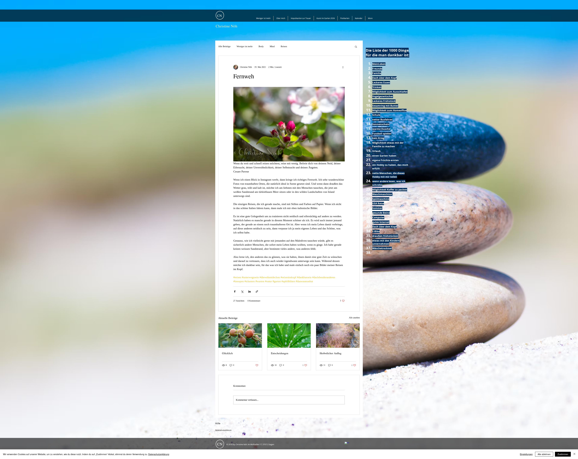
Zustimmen (563, 454)
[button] (355, 46)
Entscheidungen (279, 353)
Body (261, 46)
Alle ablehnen (544, 454)
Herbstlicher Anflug (330, 353)
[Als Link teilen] (256, 291)
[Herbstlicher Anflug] (338, 335)
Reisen (284, 46)
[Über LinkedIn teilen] (249, 291)
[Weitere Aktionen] (343, 67)
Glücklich (227, 353)
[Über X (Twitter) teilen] (242, 291)
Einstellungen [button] (526, 454)
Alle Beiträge (224, 46)
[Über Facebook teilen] (234, 291)
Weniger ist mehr (245, 46)
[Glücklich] (240, 335)
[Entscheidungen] (289, 335)
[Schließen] (574, 454)
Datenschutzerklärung (158, 454)
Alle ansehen (354, 318)
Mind (272, 46)
